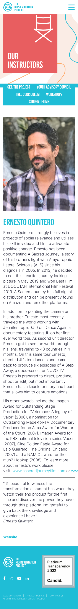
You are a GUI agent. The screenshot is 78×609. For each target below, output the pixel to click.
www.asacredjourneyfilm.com (39, 470)
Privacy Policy (35, 595)
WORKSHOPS (54, 94)
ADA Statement (12, 595)
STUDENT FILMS (39, 101)
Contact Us (56, 595)
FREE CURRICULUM (28, 94)
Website (10, 537)
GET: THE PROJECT (18, 86)
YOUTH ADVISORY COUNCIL (54, 86)
